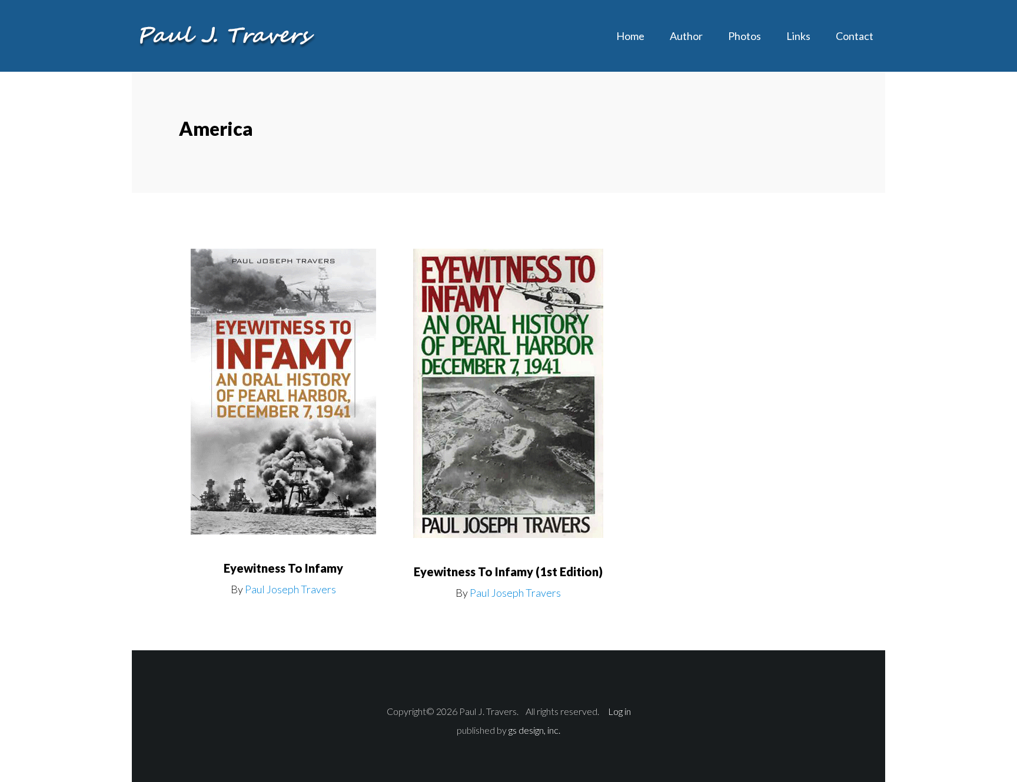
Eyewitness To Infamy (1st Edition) (508, 571)
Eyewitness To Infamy (283, 568)
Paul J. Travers (226, 35)
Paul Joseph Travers (290, 589)
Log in (619, 711)
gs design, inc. (534, 730)
